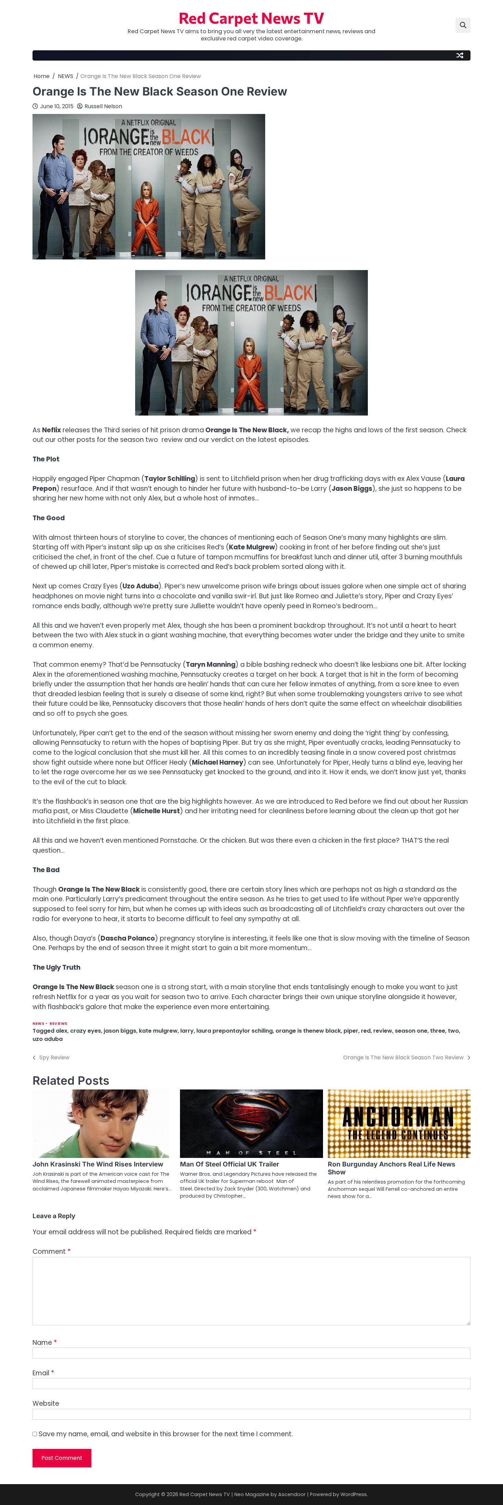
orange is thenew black (308, 1031)
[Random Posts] (460, 55)
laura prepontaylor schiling (234, 1031)
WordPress (353, 1494)
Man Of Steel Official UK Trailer (229, 1164)
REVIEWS (58, 1023)
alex (61, 1031)
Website (46, 1403)
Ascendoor (292, 1494)
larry (187, 1031)
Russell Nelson (103, 106)
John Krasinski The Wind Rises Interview (98, 1164)
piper (351, 1031)
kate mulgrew (158, 1031)
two (453, 1031)
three (437, 1031)
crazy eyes (85, 1031)
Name (45, 1342)
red (366, 1031)
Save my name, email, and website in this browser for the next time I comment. (166, 1434)
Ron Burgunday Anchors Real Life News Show (391, 1168)
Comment (51, 1251)
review (382, 1031)
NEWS (38, 1023)
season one (411, 1031)
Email (43, 1373)
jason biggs (120, 1031)
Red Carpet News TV (251, 17)
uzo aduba (48, 1039)
